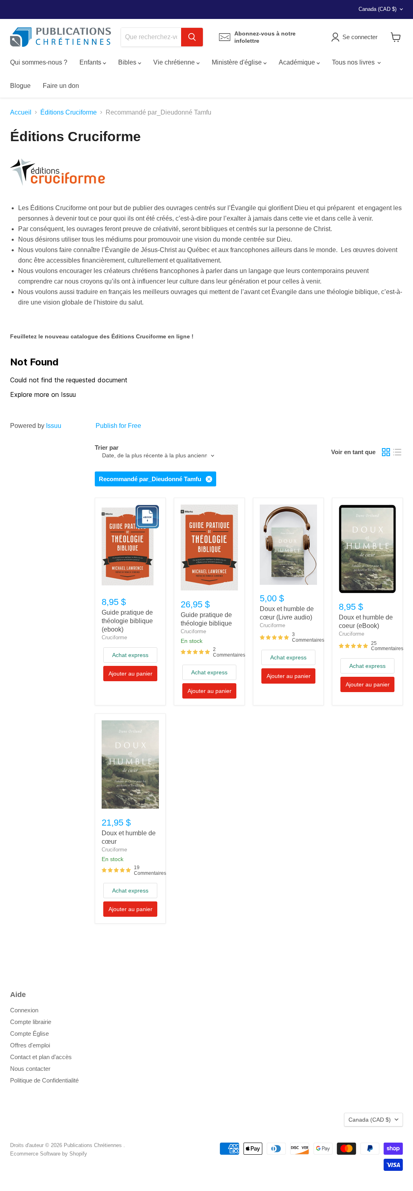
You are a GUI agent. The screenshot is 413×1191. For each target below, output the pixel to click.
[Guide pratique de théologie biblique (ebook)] (130, 546)
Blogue (20, 85)
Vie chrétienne (174, 62)
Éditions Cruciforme (68, 112)
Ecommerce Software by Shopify (48, 1154)
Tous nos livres (354, 62)
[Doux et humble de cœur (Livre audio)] (288, 544)
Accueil (20, 112)
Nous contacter (30, 1068)
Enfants (91, 62)
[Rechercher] (192, 37)
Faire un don (61, 85)
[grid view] (386, 452)
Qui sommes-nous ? (38, 62)
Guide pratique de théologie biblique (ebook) (127, 621)
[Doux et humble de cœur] (130, 764)
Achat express (130, 655)
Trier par (107, 447)
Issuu (53, 425)
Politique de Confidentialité (44, 1080)
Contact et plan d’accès (41, 1056)
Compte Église (29, 1033)
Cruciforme (114, 637)
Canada (377, 9)
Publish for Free (118, 425)
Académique (298, 62)
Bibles (128, 62)
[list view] (397, 452)
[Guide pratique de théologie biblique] (209, 547)
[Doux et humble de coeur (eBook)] (367, 549)
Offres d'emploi (30, 1045)
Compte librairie (30, 1021)
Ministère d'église (237, 62)
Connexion (24, 1010)
